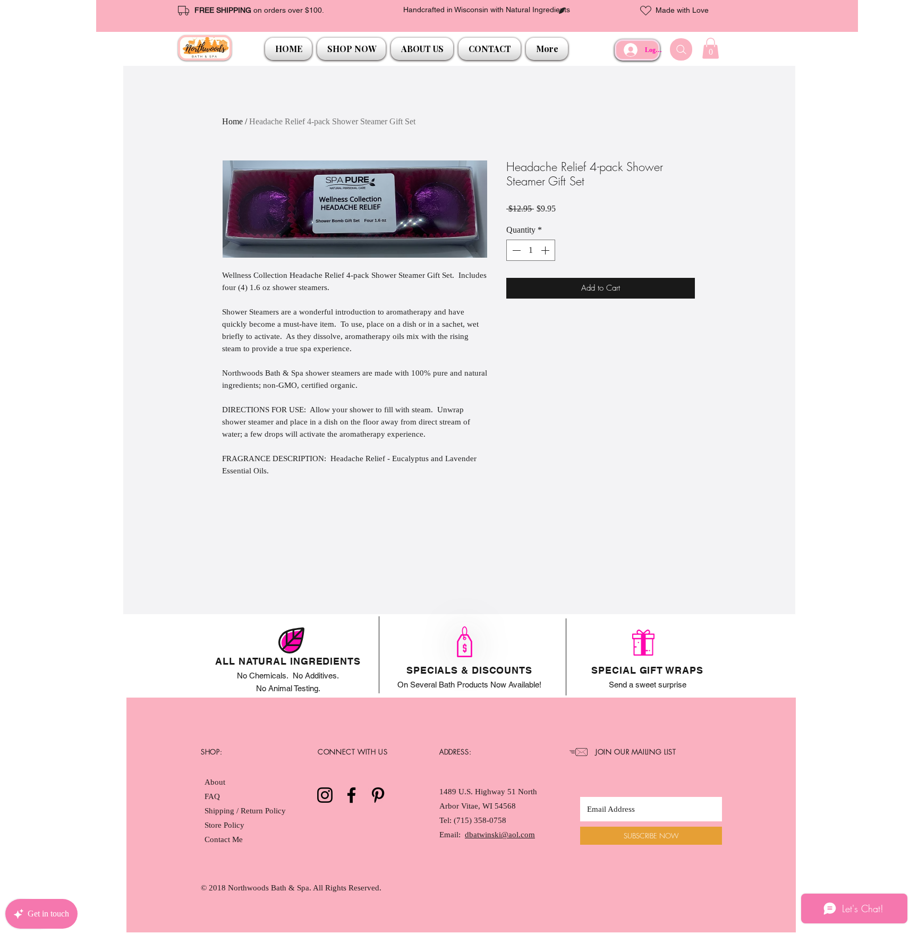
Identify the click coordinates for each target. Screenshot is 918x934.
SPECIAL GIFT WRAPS (647, 670)
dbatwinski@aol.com (500, 834)
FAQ (212, 796)
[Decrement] (515, 250)
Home (232, 121)
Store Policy (224, 825)
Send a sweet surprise (647, 684)
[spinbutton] (531, 250)
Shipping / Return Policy (246, 810)
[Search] (681, 49)
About (215, 782)
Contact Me (224, 839)
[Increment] (546, 250)
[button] (351, 49)
